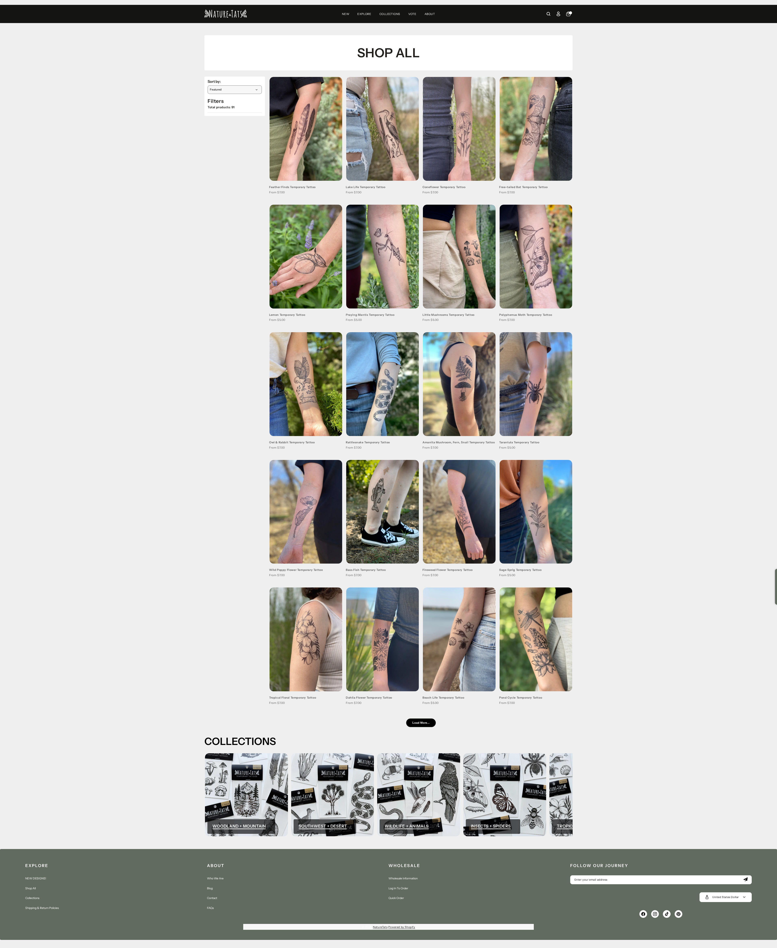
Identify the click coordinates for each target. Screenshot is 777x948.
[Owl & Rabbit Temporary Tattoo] (306, 384)
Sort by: (214, 81)
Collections (32, 898)
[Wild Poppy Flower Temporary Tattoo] (306, 512)
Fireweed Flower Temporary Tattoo (447, 570)
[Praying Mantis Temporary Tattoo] (382, 256)
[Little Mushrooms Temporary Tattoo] (459, 256)
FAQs (210, 908)
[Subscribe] (745, 880)
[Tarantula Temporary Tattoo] (536, 384)
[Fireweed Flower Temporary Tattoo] (459, 512)
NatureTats (380, 927)
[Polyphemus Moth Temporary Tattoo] (536, 256)
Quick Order (396, 898)
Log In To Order (398, 888)
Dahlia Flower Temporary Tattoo (369, 697)
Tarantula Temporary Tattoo (519, 442)
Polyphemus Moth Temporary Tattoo (525, 315)
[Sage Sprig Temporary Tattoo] (536, 512)
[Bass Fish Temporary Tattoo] (382, 512)
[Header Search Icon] (548, 14)
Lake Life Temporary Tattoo (365, 187)
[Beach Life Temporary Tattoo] (459, 639)
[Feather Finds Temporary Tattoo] (306, 129)
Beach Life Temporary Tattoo (443, 697)
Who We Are (215, 878)
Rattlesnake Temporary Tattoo (368, 442)
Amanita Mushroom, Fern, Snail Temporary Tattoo (458, 442)
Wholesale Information (403, 878)
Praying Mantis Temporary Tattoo (370, 315)
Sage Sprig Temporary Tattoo (520, 570)
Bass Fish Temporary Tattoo (366, 570)
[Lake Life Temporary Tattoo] (382, 129)
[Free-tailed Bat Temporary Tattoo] (536, 129)
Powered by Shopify (401, 927)
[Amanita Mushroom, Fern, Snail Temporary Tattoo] (459, 384)
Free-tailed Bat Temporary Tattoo (523, 187)
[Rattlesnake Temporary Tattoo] (382, 384)
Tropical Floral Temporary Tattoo (292, 697)
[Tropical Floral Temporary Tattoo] (306, 639)
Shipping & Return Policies (42, 908)
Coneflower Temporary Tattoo (443, 187)
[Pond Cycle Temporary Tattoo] (536, 639)
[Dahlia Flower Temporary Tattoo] (382, 639)
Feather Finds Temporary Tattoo (292, 187)
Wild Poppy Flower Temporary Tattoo (296, 570)
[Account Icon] (558, 14)
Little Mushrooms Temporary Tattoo (448, 315)
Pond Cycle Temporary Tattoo (520, 697)
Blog (210, 888)
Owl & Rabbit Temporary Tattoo (292, 442)
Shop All (30, 888)
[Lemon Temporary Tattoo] (306, 256)
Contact (212, 898)
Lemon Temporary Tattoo (287, 315)
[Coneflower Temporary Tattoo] (459, 129)
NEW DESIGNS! (35, 878)
